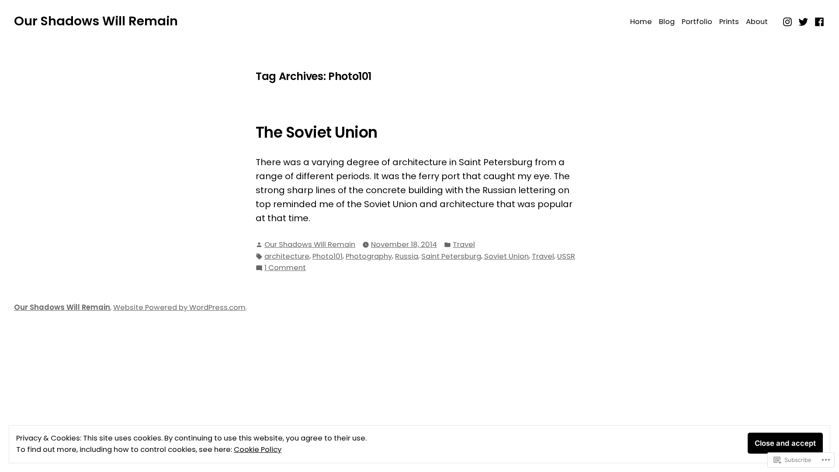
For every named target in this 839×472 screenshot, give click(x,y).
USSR (566, 256)
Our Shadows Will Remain (96, 21)
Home (641, 22)
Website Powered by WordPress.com (179, 307)
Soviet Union (506, 256)
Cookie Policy (257, 449)
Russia (406, 256)
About (757, 22)
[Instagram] (788, 21)
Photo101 (327, 256)
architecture (286, 256)
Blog (667, 22)
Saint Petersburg (451, 256)
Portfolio (697, 22)
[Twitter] (803, 21)
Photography (369, 256)
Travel (464, 244)
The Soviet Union (317, 132)
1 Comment (285, 268)
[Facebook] (818, 21)
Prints (729, 22)
